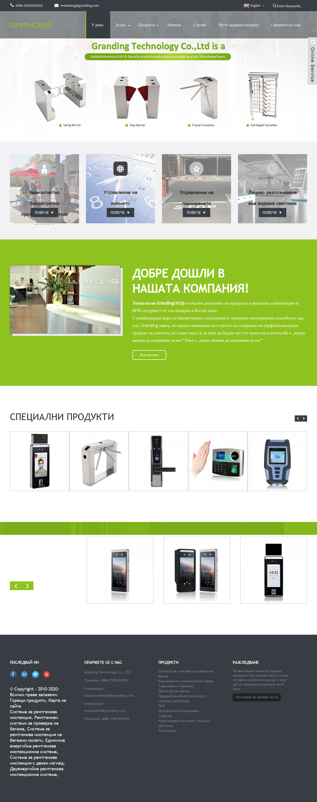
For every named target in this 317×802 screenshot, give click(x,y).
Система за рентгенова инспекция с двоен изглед (36, 760)
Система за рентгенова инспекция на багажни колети (36, 734)
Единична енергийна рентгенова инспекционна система (37, 745)
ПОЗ (161, 706)
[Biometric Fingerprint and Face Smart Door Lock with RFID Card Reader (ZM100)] (158, 460)
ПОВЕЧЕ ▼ (44, 212)
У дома (97, 24)
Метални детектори (174, 701)
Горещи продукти (28, 700)
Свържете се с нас (286, 24)
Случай (199, 24)
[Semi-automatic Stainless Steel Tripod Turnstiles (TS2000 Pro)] (99, 460)
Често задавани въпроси (238, 24)
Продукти (146, 24)
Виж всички (149, 355)
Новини (174, 24)
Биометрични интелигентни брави (186, 681)
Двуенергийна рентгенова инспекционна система (36, 771)
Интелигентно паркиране (178, 711)
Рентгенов (166, 730)
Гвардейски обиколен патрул (182, 696)
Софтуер (165, 716)
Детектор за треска (173, 691)
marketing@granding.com (114, 695)
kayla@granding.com (110, 710)
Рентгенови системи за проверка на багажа (34, 723)
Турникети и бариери (175, 686)
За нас (121, 24)
